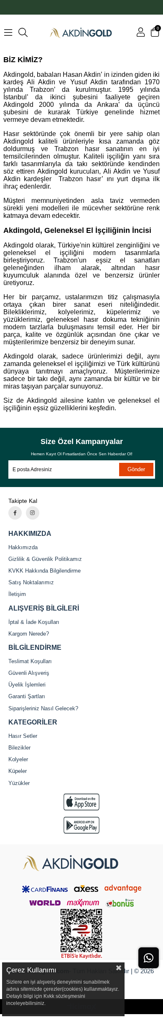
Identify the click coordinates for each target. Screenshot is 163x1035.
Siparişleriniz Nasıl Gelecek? (43, 708)
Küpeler (17, 771)
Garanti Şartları (26, 696)
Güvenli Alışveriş (28, 673)
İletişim (17, 594)
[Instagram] (32, 513)
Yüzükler (19, 783)
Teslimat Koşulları (30, 661)
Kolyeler (18, 759)
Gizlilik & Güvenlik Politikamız (45, 559)
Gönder (136, 469)
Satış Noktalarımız (31, 582)
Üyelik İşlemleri (27, 685)
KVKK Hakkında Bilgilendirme (44, 571)
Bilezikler (19, 748)
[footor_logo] (81, 863)
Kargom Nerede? (28, 634)
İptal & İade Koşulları (33, 622)
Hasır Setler (22, 736)
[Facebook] (15, 513)
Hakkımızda (23, 547)
